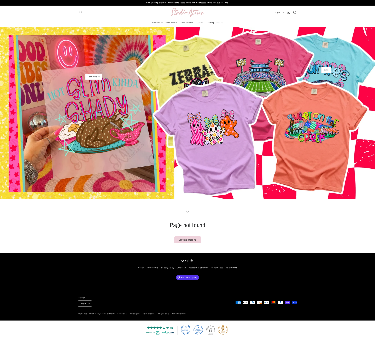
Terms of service (149, 314)
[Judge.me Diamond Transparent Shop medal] (198, 330)
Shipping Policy (167, 267)
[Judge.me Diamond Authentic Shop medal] (185, 330)
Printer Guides (217, 267)
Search (141, 267)
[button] (81, 12)
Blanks (326, 70)
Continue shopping (187, 239)
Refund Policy (152, 267)
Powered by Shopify (107, 314)
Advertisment (231, 267)
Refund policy (122, 314)
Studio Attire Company (92, 314)
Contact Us (181, 267)
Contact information (179, 314)
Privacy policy (135, 314)
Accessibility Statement (198, 267)
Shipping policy (163, 314)
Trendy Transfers (94, 77)
